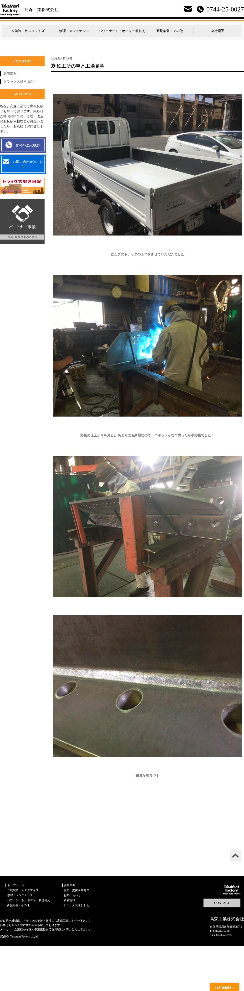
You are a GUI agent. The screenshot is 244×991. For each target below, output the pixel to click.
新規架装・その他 (169, 31)
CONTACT (222, 903)
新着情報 (10, 73)
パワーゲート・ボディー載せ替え (28, 900)
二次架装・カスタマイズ (26, 31)
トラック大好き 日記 (18, 81)
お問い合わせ (72, 895)
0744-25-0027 (28, 145)
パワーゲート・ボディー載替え (122, 31)
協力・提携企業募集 (76, 890)
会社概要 (217, 31)
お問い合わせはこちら (28, 164)
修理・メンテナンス (74, 31)
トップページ (16, 885)
